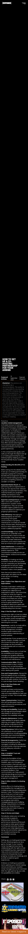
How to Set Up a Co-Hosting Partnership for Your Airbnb (10, 364)
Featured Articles (4, 378)
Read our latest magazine (14, 931)
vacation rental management (11, 423)
